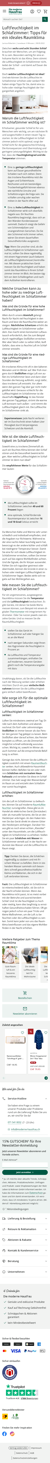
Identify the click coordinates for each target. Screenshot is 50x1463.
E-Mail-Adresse (9, 1159)
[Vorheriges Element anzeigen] (4, 1078)
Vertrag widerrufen (19, 1448)
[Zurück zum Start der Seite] (47, 1443)
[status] (21, 19)
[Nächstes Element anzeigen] (46, 1078)
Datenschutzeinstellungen (25, 1458)
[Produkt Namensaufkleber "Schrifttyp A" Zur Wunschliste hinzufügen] (22, 1033)
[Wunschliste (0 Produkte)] (39, 11)
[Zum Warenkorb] (45, 11)
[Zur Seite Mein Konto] (32, 11)
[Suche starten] (45, 19)
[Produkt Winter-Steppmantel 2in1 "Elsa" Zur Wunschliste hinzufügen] (46, 1033)
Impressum (36, 1448)
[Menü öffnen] (4, 11)
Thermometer (17, 611)
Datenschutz (36, 1192)
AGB (32, 1453)
